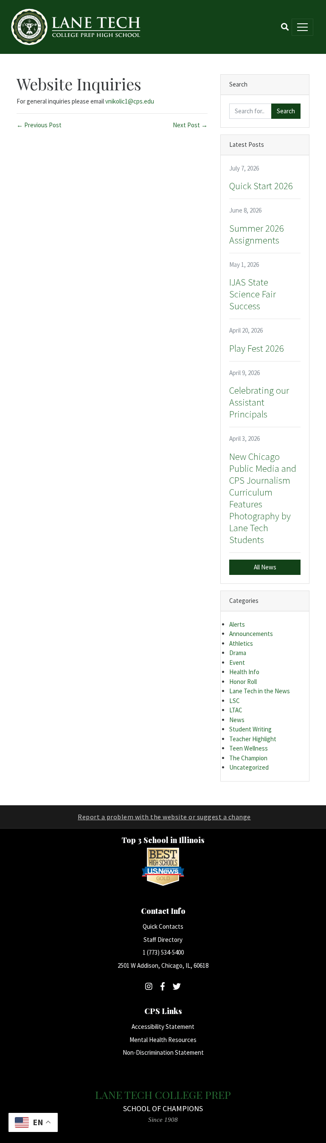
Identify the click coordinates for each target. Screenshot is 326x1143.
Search (286, 111)
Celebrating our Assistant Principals (259, 402)
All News (265, 567)
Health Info (244, 672)
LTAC (235, 710)
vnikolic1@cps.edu (129, 101)
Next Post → (190, 125)
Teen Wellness (248, 748)
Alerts (237, 624)
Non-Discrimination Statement (163, 1052)
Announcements (251, 634)
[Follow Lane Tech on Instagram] (148, 986)
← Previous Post (39, 125)
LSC (234, 701)
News (236, 720)
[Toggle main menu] (302, 27)
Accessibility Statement (163, 1027)
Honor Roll (243, 682)
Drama (237, 653)
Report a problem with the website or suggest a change (164, 816)
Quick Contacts (163, 926)
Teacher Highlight (252, 739)
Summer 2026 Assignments (256, 234)
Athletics (241, 643)
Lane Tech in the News (259, 691)
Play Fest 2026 (256, 348)
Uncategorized (249, 767)
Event (237, 662)
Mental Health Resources (163, 1040)
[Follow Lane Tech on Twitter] (177, 986)
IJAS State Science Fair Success (252, 294)
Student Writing (250, 729)
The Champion (248, 758)
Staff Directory (163, 940)
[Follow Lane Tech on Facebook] (162, 986)
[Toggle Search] (284, 27)
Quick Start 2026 (261, 186)
